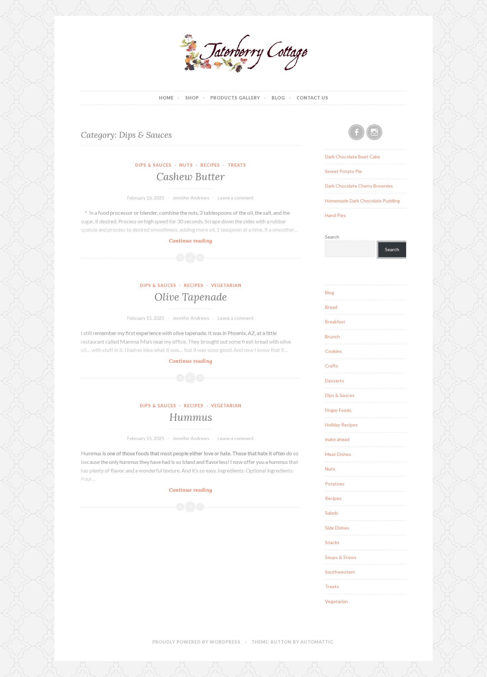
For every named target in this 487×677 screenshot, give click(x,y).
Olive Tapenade (190, 297)
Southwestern (340, 572)
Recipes (210, 165)
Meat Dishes (338, 454)
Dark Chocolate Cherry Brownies (359, 186)
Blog (278, 97)
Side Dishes (337, 528)
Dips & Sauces (153, 165)
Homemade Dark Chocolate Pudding (362, 200)
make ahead (337, 439)
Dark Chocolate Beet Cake (352, 156)
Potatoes (335, 483)
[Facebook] (356, 132)
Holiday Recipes (341, 424)
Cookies (333, 351)
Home (166, 97)
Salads (331, 513)
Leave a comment (236, 197)
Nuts (186, 165)
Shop (192, 97)
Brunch (332, 336)
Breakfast (335, 321)
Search (332, 237)
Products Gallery (235, 97)
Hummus (190, 417)
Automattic (316, 642)
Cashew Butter (190, 176)
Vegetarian (226, 285)
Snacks (332, 542)
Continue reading (200, 241)
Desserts (334, 380)
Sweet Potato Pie (343, 171)
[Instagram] (374, 132)
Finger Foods (338, 410)
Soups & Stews (340, 557)
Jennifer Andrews (191, 197)
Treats (237, 165)
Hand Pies (335, 215)
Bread (331, 307)
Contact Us (312, 97)
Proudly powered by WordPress (196, 642)
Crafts (331, 365)
